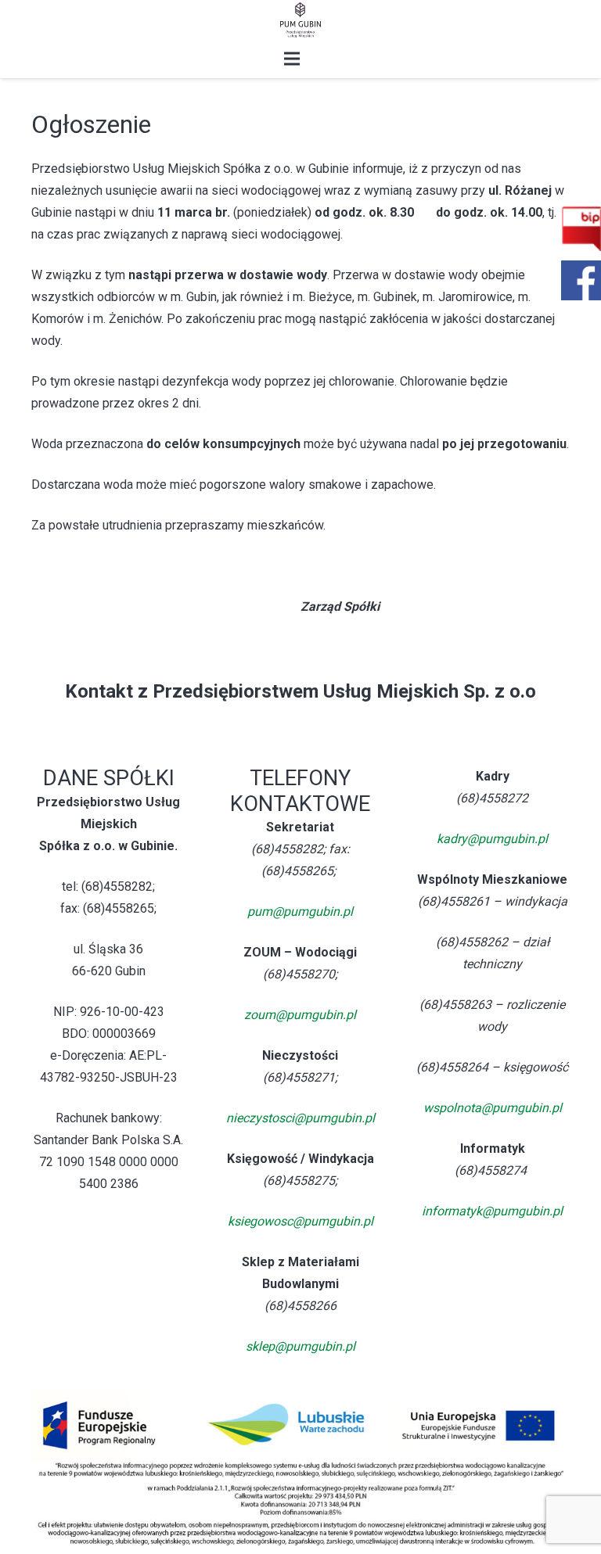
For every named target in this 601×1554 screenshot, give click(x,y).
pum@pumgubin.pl (300, 911)
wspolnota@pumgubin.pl (492, 1107)
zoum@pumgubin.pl (300, 1014)
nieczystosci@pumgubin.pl (300, 1118)
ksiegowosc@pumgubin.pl (300, 1221)
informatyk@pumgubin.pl (492, 1211)
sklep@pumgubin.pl (300, 1346)
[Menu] (292, 58)
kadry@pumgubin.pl (492, 838)
